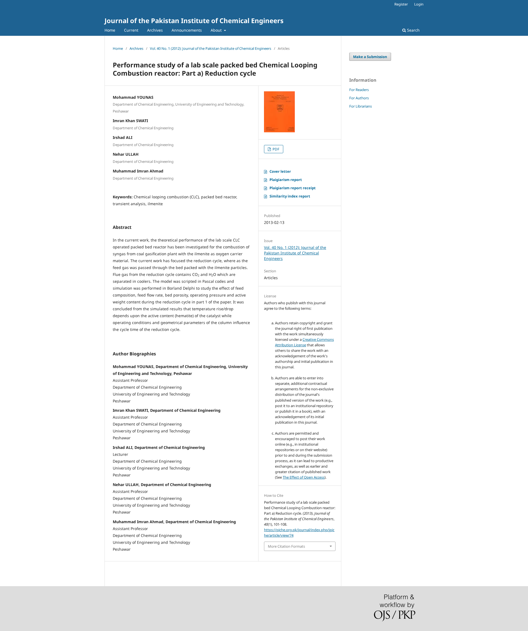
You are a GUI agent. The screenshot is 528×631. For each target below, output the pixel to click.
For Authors (359, 97)
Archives (155, 30)
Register (401, 4)
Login (419, 4)
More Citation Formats (286, 546)
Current (131, 30)
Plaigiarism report (286, 179)
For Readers (359, 89)
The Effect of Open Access (303, 477)
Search (413, 30)
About (217, 30)
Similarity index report (290, 196)
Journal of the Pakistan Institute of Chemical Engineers (194, 20)
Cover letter (280, 171)
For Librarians (360, 106)
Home (110, 30)
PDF (275, 149)
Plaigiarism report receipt (293, 187)
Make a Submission (370, 56)
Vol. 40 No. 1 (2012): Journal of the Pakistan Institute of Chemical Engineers (210, 48)
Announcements (187, 30)
